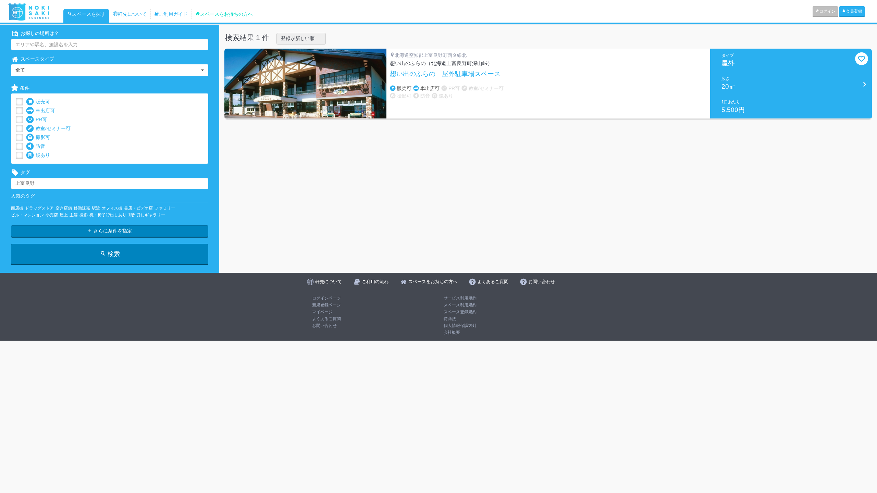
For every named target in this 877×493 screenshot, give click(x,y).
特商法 (450, 318)
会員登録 (854, 11)
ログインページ (326, 298)
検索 (113, 254)
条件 (24, 88)
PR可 (41, 119)
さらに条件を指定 (112, 230)
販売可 (43, 101)
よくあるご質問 (326, 318)
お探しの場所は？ (40, 33)
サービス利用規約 (460, 298)
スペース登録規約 (460, 311)
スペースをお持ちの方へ (226, 14)
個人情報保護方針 (460, 325)
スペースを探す (89, 14)
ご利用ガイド (173, 14)
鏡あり (43, 155)
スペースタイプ (37, 59)
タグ (25, 172)
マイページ (322, 311)
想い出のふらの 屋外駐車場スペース (445, 74)
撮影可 (43, 137)
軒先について (132, 14)
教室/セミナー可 (53, 128)
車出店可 (45, 110)
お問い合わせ (324, 325)
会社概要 (452, 332)
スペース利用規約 (460, 305)
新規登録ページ (326, 305)
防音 (40, 146)
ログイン (827, 11)
